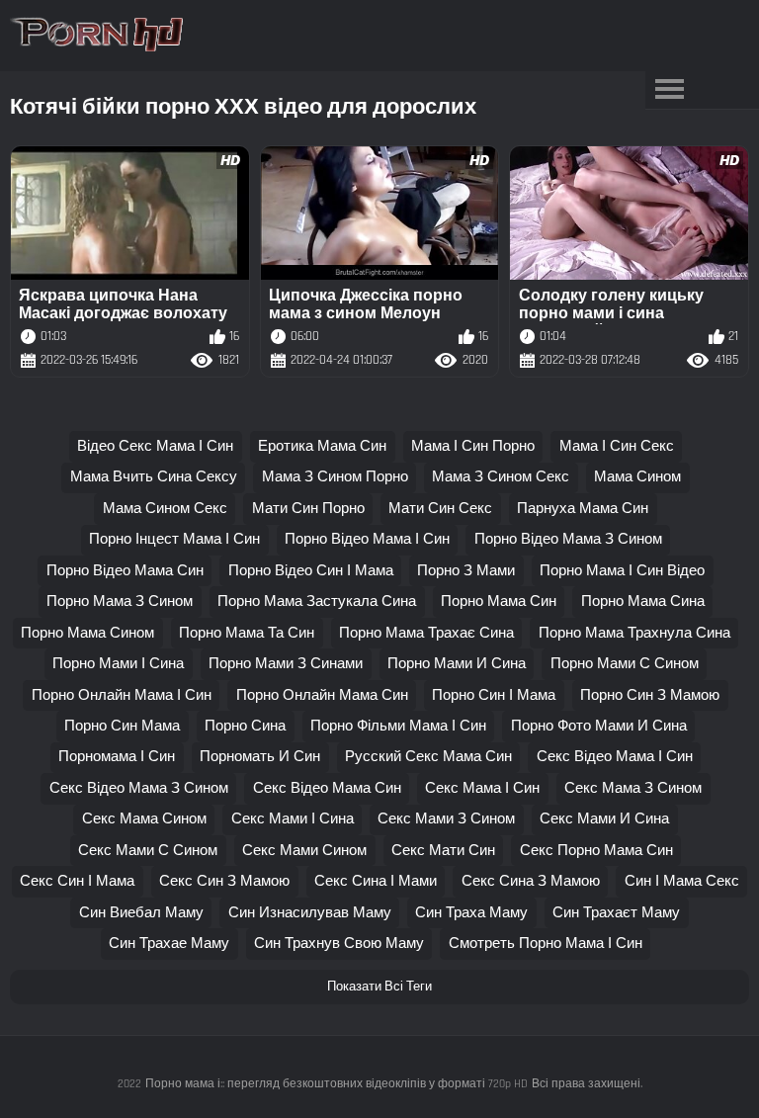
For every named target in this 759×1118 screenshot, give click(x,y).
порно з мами (466, 570)
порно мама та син (246, 633)
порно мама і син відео (622, 570)
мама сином (637, 477)
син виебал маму (141, 912)
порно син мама (122, 726)
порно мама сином (87, 633)
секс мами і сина (292, 819)
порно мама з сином (119, 601)
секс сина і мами (375, 881)
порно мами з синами (286, 663)
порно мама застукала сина (316, 601)
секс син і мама (77, 881)
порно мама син (498, 601)
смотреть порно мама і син (545, 943)
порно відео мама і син (367, 539)
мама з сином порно (335, 477)
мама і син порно (473, 446)
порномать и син (260, 756)
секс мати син (443, 850)
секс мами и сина (604, 819)
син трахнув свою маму (339, 943)
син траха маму (471, 912)
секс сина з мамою (531, 881)
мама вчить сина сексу (153, 477)
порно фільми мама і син (398, 726)
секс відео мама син (327, 788)
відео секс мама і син (155, 446)
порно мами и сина (456, 663)
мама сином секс (165, 508)
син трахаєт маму (616, 912)
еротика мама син (322, 446)
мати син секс (440, 508)
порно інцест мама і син (174, 539)
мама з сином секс (500, 477)
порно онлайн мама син (322, 695)
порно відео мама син (125, 570)
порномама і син (116, 756)
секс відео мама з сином (138, 788)
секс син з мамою (224, 881)
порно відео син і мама (310, 570)
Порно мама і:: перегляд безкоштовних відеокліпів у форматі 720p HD (336, 1083)
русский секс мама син (428, 756)
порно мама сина (643, 601)
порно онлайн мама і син (121, 695)
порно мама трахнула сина (634, 633)
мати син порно (308, 508)
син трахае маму (169, 943)
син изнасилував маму (309, 912)
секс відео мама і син (615, 756)
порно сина (245, 726)
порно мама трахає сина (426, 633)
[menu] (670, 90)
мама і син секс (616, 446)
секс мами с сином (147, 850)
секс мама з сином (633, 788)
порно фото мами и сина (599, 726)
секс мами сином (304, 850)
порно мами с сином (624, 663)
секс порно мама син (596, 850)
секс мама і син (482, 788)
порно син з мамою (649, 695)
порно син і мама (493, 695)
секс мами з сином (446, 819)
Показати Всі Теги (379, 986)
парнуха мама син (582, 508)
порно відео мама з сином (568, 539)
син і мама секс (682, 881)
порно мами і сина (118, 663)
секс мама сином (144, 819)
